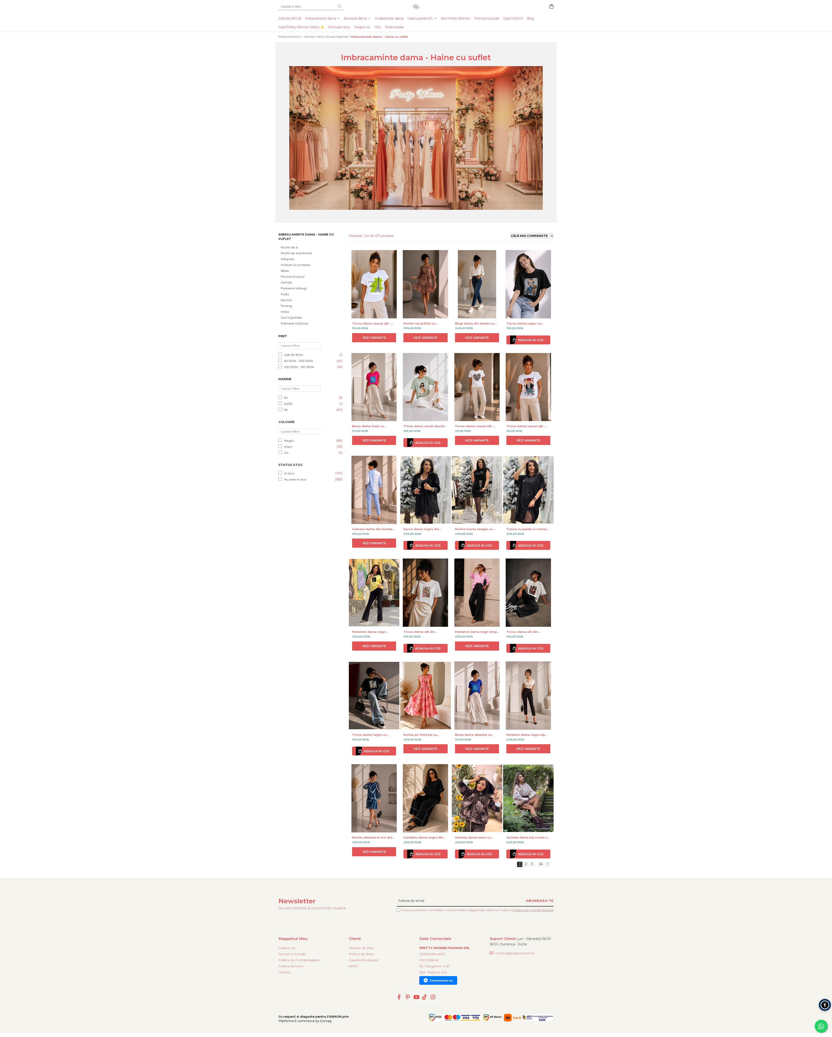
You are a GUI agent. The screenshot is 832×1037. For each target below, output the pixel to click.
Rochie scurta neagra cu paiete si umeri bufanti (473, 529)
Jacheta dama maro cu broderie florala (473, 837)
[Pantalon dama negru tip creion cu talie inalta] (528, 695)
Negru (289, 441)
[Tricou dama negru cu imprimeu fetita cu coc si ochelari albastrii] (374, 695)
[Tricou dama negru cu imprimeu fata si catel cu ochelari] (528, 284)
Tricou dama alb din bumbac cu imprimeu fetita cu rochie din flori (424, 631)
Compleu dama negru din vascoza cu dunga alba (423, 837)
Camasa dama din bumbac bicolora (373, 529)
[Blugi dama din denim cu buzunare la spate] (477, 284)
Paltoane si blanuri (294, 323)
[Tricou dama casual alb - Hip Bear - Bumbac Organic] (528, 387)
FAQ (377, 27)
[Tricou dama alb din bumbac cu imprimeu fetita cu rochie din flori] (425, 592)
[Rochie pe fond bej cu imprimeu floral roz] (425, 695)
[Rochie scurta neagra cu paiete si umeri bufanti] (477, 490)
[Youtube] (416, 997)
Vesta (285, 312)
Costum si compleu (295, 265)
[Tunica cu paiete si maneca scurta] (528, 490)
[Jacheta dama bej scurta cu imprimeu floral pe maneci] (528, 798)
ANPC (353, 966)
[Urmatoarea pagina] (547, 864)
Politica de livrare (291, 966)
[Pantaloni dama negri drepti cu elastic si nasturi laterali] (477, 592)
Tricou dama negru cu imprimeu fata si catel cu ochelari (525, 323)
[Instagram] (433, 997)
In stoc (289, 473)
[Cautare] (339, 6)
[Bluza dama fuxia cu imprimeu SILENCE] (374, 387)
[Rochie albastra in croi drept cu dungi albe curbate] (374, 798)
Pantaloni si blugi (293, 288)
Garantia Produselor (364, 960)
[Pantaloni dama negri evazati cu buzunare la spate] (374, 592)
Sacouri (286, 300)
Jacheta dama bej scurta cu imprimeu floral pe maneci (527, 837)
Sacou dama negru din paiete (421, 529)
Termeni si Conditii (292, 954)
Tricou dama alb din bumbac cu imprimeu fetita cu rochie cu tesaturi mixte (527, 631)
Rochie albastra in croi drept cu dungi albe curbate (374, 837)
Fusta (285, 294)
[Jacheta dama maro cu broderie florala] (477, 798)
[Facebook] (399, 997)
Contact (284, 972)
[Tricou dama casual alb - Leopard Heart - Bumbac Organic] (477, 387)
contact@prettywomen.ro (514, 953)
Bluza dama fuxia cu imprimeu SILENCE (368, 426)
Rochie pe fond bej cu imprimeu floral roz (420, 734)
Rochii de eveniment (296, 253)
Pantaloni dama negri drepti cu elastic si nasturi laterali (477, 631)
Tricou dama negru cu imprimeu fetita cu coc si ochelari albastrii (371, 734)
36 (286, 410)
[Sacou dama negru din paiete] (425, 490)
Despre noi (362, 27)
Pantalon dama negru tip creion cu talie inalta (525, 734)
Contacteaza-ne (441, 980)
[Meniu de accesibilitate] (825, 1005)
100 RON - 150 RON (299, 367)
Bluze (285, 271)
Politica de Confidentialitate (533, 910)
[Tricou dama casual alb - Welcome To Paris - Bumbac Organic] (374, 284)
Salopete (287, 259)
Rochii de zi (289, 247)
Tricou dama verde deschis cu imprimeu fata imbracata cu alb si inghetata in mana (425, 426)
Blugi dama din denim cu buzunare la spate (474, 323)
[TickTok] (424, 997)
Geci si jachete (291, 317)
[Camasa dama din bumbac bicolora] (374, 490)
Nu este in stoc (295, 479)
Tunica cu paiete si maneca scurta (527, 529)
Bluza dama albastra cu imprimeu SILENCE (473, 734)
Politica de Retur (361, 954)
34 (286, 398)
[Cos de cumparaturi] (551, 6)
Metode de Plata (361, 948)
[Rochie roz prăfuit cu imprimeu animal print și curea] (425, 284)
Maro (288, 447)
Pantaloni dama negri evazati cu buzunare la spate (369, 631)
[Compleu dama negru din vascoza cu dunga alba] (425, 798)
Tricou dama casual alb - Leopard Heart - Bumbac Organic (474, 426)
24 (541, 864)
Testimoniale (394, 27)
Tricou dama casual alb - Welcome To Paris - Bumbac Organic (374, 323)
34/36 (288, 404)
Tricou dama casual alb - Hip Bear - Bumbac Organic (527, 426)
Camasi (286, 282)
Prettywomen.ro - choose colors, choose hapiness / (314, 36)
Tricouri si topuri (292, 276)
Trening (286, 306)
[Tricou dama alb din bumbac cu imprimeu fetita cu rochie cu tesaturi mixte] (528, 592)
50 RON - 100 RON (298, 361)
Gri (286, 453)
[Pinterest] (407, 997)
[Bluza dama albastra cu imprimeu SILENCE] (477, 695)
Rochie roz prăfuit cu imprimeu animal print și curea (422, 323)
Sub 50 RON (293, 355)
